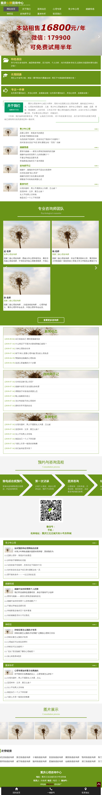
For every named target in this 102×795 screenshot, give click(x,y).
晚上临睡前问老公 (22, 396)
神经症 (10, 14)
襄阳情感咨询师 (72, 757)
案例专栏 (41, 14)
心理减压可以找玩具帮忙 (17, 642)
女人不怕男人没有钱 (28, 194)
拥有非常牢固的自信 (23, 406)
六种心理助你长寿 (22, 349)
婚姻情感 (90, 9)
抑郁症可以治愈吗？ (15, 647)
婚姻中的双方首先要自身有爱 (32, 176)
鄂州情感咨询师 (89, 757)
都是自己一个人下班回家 (30, 198)
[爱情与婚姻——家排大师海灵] (14, 731)
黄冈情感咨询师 (7, 761)
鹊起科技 (50, 784)
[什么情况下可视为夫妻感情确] (41, 731)
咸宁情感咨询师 (23, 761)
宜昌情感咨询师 (56, 757)
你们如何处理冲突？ (23, 448)
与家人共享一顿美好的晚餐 (26, 444)
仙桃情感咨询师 (72, 761)
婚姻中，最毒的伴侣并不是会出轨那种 (35, 170)
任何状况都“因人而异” (29, 173)
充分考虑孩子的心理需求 (25, 401)
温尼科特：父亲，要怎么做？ (32, 191)
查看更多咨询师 (51, 320)
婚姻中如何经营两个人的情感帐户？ (35, 155)
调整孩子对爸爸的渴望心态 (31, 179)
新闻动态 (41, 9)
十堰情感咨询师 (40, 757)
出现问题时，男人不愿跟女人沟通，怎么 (24, 678)
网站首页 (11, 9)
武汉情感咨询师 (7, 757)
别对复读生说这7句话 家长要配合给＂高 (23, 570)
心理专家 (57, 9)
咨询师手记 (25, 14)
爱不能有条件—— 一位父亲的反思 (21, 575)
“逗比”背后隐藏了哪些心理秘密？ (21, 651)
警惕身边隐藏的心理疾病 (25, 358)
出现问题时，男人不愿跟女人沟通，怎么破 (33, 425)
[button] (2, 36)
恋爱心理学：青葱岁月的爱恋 (32, 133)
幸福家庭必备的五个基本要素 (32, 161)
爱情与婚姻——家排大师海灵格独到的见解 (37, 151)
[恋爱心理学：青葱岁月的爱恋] (67, 731)
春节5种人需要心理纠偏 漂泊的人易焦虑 (31, 353)
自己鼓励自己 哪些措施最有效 (27, 339)
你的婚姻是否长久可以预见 (18, 615)
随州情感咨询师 (40, 761)
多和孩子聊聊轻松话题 (29, 136)
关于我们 (26, 9)
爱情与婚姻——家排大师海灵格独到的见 (24, 596)
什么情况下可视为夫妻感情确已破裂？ (31, 344)
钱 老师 (55, 251)
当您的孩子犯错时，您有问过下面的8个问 (24, 565)
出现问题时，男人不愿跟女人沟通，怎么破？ (38, 188)
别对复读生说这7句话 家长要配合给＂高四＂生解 (40, 142)
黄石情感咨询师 (23, 757)
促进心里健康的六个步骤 (25, 363)
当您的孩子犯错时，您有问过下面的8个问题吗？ (40, 139)
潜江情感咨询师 (89, 761)
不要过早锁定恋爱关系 (29, 158)
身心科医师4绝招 (15, 656)
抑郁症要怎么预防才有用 (17, 637)
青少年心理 (73, 9)
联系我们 (57, 14)
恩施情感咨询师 (56, 761)
